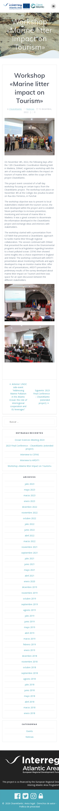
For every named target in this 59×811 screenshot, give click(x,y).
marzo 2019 (29, 638)
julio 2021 (29, 558)
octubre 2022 (29, 518)
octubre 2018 (29, 667)
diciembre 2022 (29, 506)
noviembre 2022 (30, 512)
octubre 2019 (29, 598)
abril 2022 (29, 535)
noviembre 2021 (30, 547)
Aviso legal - (31, 803)
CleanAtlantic (15, 109)
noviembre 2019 (30, 592)
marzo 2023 (29, 495)
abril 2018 (29, 701)
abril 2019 (29, 633)
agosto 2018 (29, 678)
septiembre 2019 (29, 604)
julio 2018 (29, 684)
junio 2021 (29, 564)
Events (29, 731)
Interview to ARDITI (29, 460)
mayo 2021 (29, 569)
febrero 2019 (29, 644)
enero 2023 (29, 501)
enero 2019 (29, 650)
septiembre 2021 (29, 552)
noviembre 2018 (30, 661)
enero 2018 (29, 713)
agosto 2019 (29, 610)
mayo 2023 (29, 489)
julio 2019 (29, 615)
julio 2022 (29, 524)
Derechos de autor (46, 803)
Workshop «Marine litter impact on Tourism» (29, 466)
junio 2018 (29, 690)
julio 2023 (29, 483)
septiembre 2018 (29, 673)
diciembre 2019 (29, 587)
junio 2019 (29, 621)
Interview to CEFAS (29, 454)
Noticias (30, 109)
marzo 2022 (29, 541)
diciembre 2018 (29, 655)
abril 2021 (29, 575)
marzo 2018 (29, 707)
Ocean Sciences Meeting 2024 (29, 439)
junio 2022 (29, 529)
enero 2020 (29, 581)
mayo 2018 (29, 696)
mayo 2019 (29, 627)
